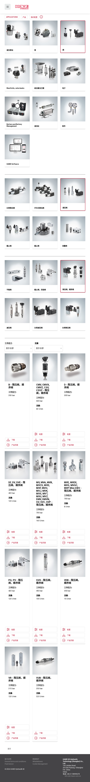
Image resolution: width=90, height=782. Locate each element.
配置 (41, 434)
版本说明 (8, 759)
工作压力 (8, 343)
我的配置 (34, 17)
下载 (13, 440)
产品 (24, 17)
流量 (36, 343)
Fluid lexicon (9, 764)
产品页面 (14, 445)
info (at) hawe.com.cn (73, 776)
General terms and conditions (15, 761)
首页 (9, 749)
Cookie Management (40, 764)
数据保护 (36, 759)
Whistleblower (38, 761)
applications (12, 17)
